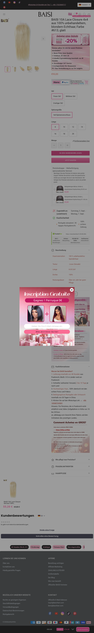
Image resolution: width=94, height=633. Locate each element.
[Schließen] (72, 290)
